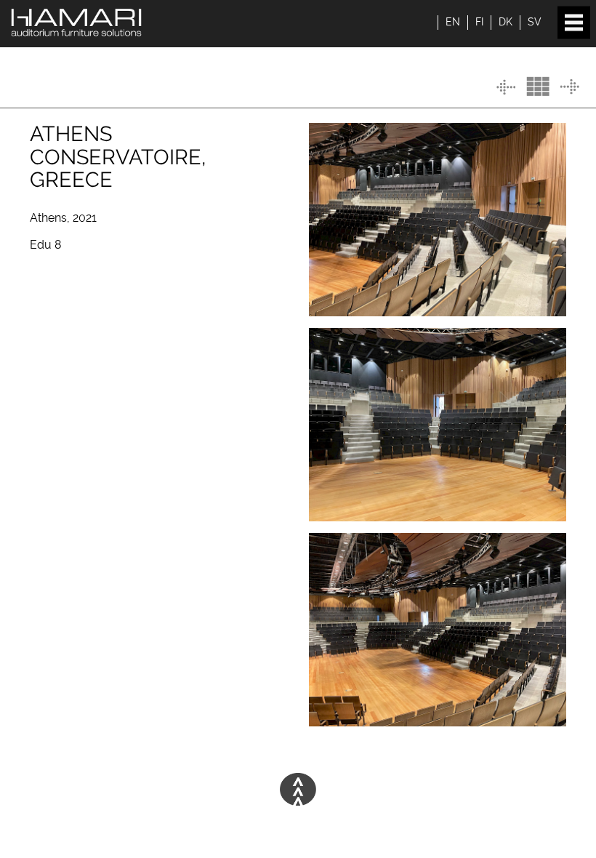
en (453, 22)
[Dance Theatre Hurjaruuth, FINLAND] (505, 87)
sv (534, 22)
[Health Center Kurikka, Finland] (569, 87)
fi (479, 22)
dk (505, 22)
